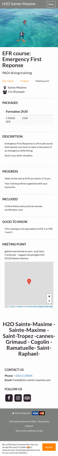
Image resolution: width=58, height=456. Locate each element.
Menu (51, 4)
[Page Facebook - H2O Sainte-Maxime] (9, 398)
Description (8, 81)
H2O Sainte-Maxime (19, 3)
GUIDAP (29, 426)
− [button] (49, 301)
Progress (24, 81)
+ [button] (49, 296)
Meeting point (42, 81)
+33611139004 (23, 375)
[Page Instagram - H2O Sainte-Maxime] (18, 398)
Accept (49, 447)
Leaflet (12, 306)
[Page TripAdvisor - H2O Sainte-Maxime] (27, 398)
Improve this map (45, 306)
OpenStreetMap (32, 306)
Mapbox (21, 306)
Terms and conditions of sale (29, 430)
